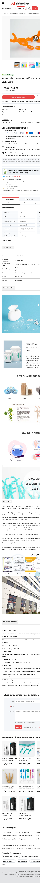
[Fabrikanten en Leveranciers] (20, 3)
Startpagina (5, 13)
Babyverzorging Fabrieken (10, 856)
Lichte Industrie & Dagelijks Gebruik (18, 13)
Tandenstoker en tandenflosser (11, 835)
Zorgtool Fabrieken (8, 861)
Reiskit (38, 835)
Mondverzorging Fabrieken (30, 856)
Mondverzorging (33, 13)
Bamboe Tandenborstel (25, 835)
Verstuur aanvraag (18, 97)
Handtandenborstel (24, 832)
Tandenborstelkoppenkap (9, 839)
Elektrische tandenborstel (9, 832)
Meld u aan (6, 190)
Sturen (18, 727)
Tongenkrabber (23, 839)
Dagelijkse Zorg (22, 861)
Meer (3, 864)
